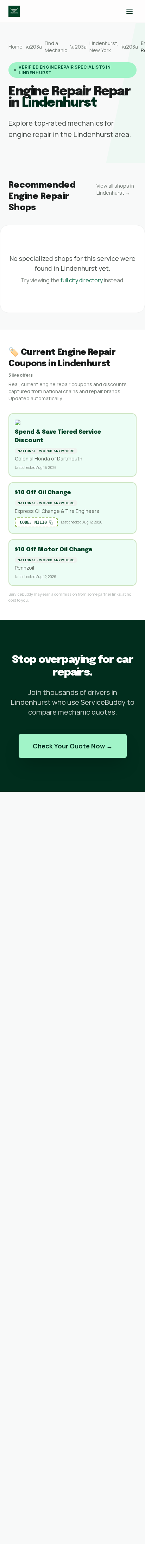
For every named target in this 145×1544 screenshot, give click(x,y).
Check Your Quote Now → (73, 746)
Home (15, 46)
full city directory (82, 280)
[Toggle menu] (129, 11)
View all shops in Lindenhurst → (115, 189)
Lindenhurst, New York (104, 47)
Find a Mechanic (56, 47)
